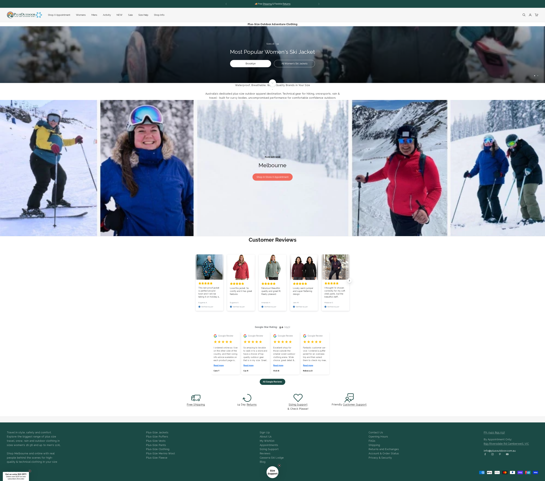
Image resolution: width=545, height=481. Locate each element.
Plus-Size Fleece (156, 457)
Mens (94, 14)
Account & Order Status (384, 453)
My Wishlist (267, 440)
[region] (272, 54)
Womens (81, 14)
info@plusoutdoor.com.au (500, 450)
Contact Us (376, 432)
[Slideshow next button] (349, 280)
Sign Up (265, 432)
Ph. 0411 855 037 (494, 432)
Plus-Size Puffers (157, 436)
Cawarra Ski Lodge (272, 457)
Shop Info (159, 14)
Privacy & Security (380, 457)
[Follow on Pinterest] (499, 454)
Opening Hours (378, 436)
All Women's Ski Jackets (294, 63)
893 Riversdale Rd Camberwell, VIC (506, 443)
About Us (266, 436)
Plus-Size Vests (155, 440)
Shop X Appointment (59, 14)
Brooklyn (251, 63)
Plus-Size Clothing (157, 449)
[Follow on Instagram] (492, 454)
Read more (219, 365)
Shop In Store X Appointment (273, 177)
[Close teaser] (279, 465)
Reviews (265, 453)
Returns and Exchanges (384, 449)
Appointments (269, 445)
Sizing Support (298, 404)
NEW (119, 14)
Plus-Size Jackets (157, 432)
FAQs (372, 440)
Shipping (374, 445)
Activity (107, 14)
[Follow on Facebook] (485, 454)
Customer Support (355, 404)
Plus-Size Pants (156, 445)
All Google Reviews (272, 382)
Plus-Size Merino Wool (160, 453)
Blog (263, 461)
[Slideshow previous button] (195, 280)
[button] (272, 472)
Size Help (143, 14)
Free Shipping (196, 404)
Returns (252, 404)
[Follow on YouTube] (507, 454)
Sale (130, 14)
